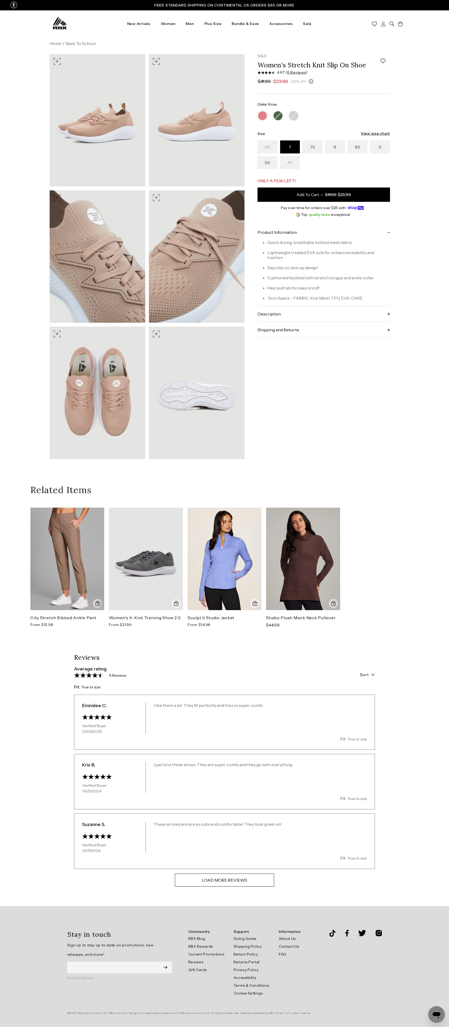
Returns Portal (247, 962)
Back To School (81, 43)
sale (307, 23)
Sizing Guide (245, 938)
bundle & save (245, 23)
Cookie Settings (248, 993)
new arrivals (138, 23)
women (168, 23)
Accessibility (245, 977)
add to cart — (323, 194)
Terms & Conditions (251, 985)
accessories (281, 23)
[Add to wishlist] (383, 61)
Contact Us (289, 946)
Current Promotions (206, 954)
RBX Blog (196, 938)
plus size (213, 23)
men (190, 23)
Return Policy (246, 954)
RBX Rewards (200, 946)
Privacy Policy (246, 969)
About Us (287, 938)
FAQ (282, 954)
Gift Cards (197, 969)
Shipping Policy (248, 946)
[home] (60, 23)
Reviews (195, 962)
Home (55, 43)
